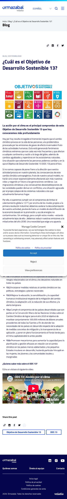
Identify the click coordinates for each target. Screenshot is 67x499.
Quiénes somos (9, 468)
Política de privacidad (43, 247)
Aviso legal (33, 478)
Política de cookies (23, 247)
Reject (33, 261)
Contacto (60, 468)
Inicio (4, 21)
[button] (62, 226)
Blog (10, 21)
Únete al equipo (36, 468)
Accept (33, 253)
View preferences (33, 270)
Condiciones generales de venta (33, 488)
